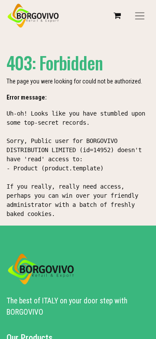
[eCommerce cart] (117, 15)
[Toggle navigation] (140, 16)
